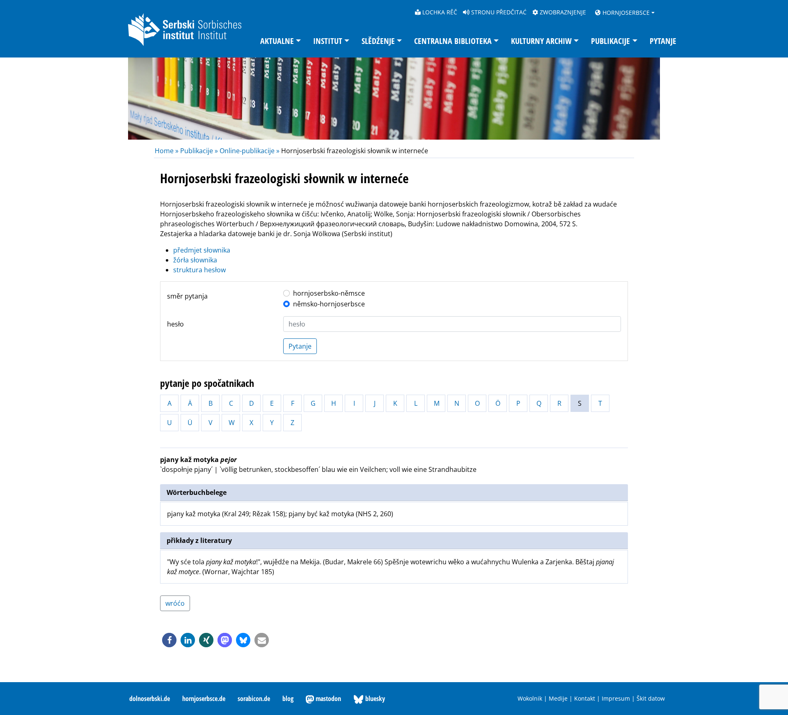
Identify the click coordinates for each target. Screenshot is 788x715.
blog (287, 698)
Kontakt (584, 698)
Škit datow (651, 698)
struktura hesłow (199, 269)
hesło (175, 324)
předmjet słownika (201, 250)
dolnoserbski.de (149, 698)
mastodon (327, 698)
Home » (167, 150)
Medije (558, 698)
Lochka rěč (439, 12)
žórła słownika (195, 259)
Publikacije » (199, 150)
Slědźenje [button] (378, 40)
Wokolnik (530, 698)
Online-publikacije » (249, 150)
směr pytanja (187, 296)
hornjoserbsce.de (203, 698)
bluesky (374, 698)
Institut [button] (327, 40)
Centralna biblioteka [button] (453, 40)
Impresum (616, 698)
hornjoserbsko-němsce (329, 293)
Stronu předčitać (498, 12)
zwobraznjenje (562, 12)
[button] (169, 640)
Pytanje (663, 40)
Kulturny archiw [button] (541, 40)
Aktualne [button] (277, 40)
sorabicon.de (254, 698)
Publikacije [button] (610, 40)
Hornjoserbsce (625, 12)
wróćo (175, 603)
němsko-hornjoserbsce (329, 303)
